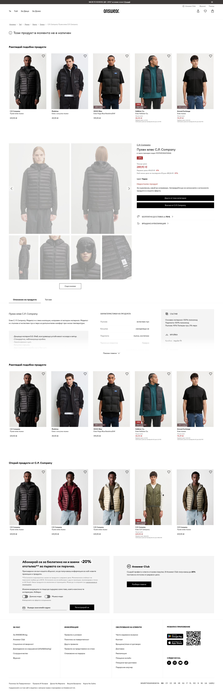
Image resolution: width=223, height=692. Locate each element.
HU (183, 683)
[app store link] (175, 642)
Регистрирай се (82, 607)
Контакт (119, 639)
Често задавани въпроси (127, 635)
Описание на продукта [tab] (25, 299)
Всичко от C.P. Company (175, 205)
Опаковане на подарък (74, 653)
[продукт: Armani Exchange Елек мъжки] (195, 81)
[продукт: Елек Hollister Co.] (153, 81)
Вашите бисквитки (74, 684)
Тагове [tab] (48, 299)
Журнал (16, 658)
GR (175, 683)
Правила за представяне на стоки (79, 649)
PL (190, 683)
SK (202, 683)
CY (167, 683)
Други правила (71, 644)
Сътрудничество (20, 653)
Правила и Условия (40, 684)
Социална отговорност (23, 644)
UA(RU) (211, 683)
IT (187, 683)
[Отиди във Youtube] (180, 663)
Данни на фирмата (57, 684)
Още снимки (70, 286)
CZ (171, 683)
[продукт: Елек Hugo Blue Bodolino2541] (111, 81)
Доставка (120, 649)
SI (198, 683)
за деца (25, 11)
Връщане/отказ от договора (128, 644)
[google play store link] (175, 636)
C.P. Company (144, 145)
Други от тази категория (175, 198)
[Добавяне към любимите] (43, 56)
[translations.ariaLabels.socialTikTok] (186, 662)
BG (162, 683)
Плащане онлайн (123, 658)
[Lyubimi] (205, 11)
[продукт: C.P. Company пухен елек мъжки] (27, 81)
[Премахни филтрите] (212, 2)
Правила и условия (73, 635)
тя (10, 11)
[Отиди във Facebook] (169, 663)
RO (194, 683)
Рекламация (121, 653)
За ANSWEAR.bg (20, 635)
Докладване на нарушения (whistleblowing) (32, 649)
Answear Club (19, 639)
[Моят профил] (198, 11)
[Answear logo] (111, 11)
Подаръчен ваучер (124, 667)
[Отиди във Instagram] (175, 663)
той (16, 11)
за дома (36, 11)
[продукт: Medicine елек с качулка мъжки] (69, 81)
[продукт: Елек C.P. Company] (153, 497)
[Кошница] (212, 11)
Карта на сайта (89, 684)
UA (206, 683)
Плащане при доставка (126, 663)
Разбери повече (139, 584)
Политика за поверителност (76, 639)
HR (179, 683)
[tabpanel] (111, 329)
